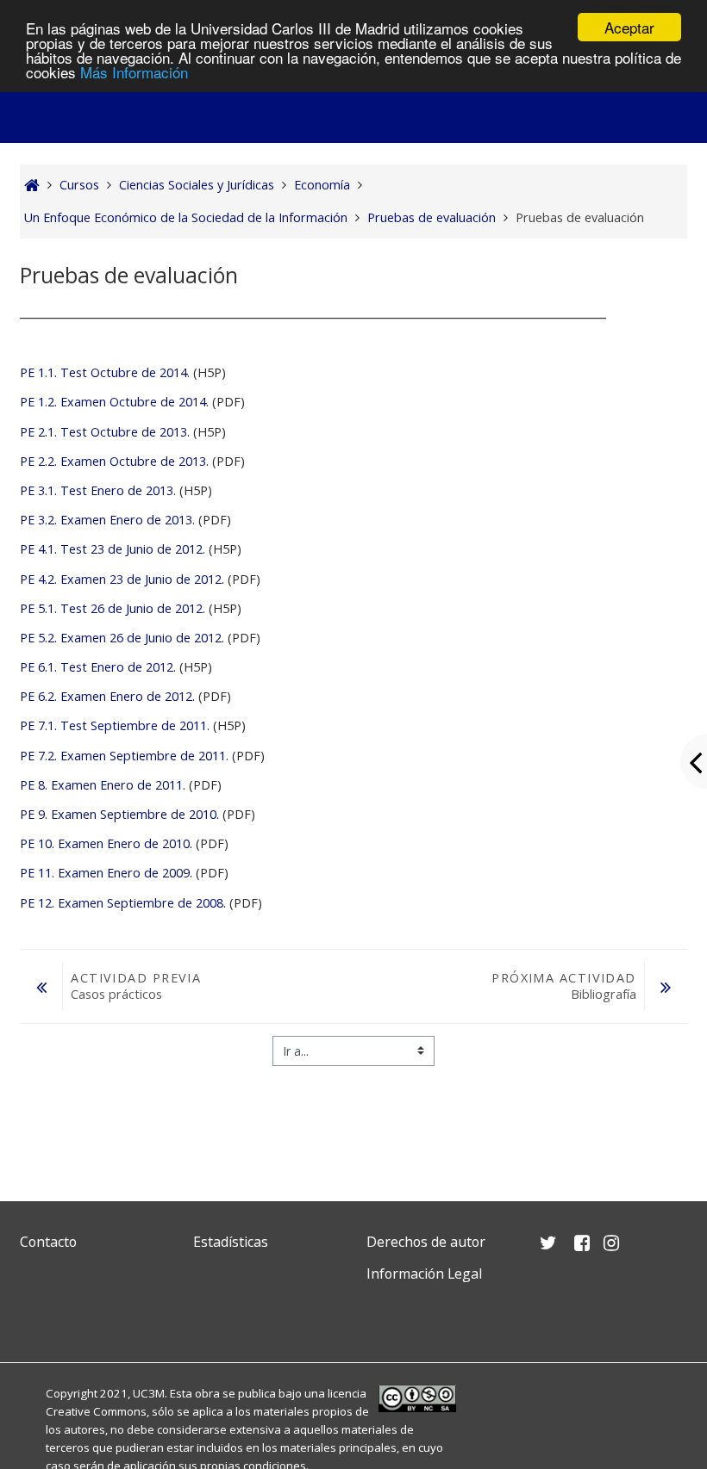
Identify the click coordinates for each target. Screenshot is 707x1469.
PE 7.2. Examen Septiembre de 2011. (124, 755)
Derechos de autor (425, 1241)
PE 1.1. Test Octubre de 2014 (103, 372)
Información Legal (424, 1273)
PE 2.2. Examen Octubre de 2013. (114, 461)
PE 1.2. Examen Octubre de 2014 (113, 402)
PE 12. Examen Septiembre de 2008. (123, 903)
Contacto (48, 1241)
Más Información (134, 72)
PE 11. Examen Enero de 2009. (106, 873)
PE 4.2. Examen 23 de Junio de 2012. (122, 579)
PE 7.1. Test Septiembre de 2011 (113, 725)
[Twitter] (37, 1314)
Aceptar (629, 27)
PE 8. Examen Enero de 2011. (102, 785)
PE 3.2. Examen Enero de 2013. (109, 519)
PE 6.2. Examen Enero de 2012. (107, 696)
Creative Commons (96, 1411)
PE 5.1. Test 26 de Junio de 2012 (111, 608)
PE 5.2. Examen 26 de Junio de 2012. (122, 637)
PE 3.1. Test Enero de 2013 (96, 490)
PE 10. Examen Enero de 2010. (106, 843)
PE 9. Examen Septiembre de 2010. (119, 814)
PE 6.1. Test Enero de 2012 (96, 667)
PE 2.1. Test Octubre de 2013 (103, 432)
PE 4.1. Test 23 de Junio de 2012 (111, 549)
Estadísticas (230, 1241)
